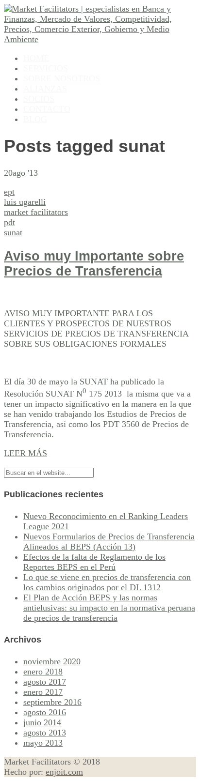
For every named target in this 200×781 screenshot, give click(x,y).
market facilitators (36, 212)
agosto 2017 (44, 682)
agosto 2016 (44, 712)
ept (9, 192)
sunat (13, 232)
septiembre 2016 (52, 702)
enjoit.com (64, 772)
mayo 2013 (43, 743)
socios (38, 99)
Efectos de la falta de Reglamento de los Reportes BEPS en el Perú (94, 562)
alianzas (45, 88)
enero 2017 (43, 692)
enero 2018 (43, 671)
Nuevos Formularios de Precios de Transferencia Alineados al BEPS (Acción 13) (109, 541)
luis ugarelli (25, 202)
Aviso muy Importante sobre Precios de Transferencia (94, 263)
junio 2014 (42, 722)
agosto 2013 (44, 732)
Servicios (45, 68)
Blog (35, 119)
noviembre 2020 (52, 661)
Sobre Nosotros (61, 78)
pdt (9, 222)
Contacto (46, 109)
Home (36, 58)
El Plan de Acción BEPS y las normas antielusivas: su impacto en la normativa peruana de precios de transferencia (109, 608)
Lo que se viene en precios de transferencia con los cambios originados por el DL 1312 (107, 582)
